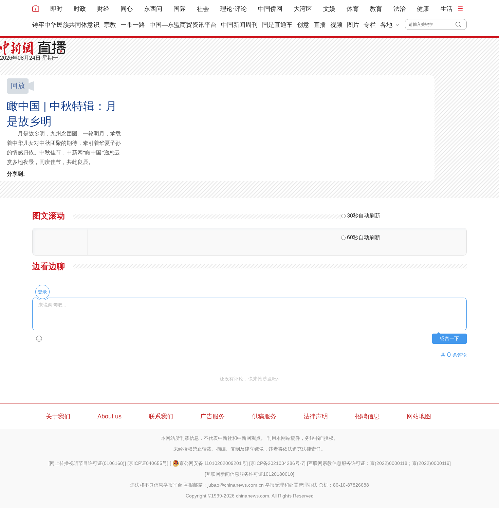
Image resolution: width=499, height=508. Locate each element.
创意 (303, 24)
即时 (56, 8)
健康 (423, 8)
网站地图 (419, 416)
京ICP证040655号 (148, 463)
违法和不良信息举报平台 (156, 485)
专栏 (370, 24)
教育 (376, 8)
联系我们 (161, 416)
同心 (127, 8)
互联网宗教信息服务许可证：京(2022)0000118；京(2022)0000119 (378, 463)
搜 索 (461, 24)
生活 (446, 8)
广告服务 (212, 416)
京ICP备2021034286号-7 (277, 463)
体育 (353, 8)
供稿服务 (264, 416)
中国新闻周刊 (239, 24)
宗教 (110, 24)
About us (109, 416)
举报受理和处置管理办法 (291, 485)
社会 (203, 8)
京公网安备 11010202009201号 (212, 463)
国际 (179, 8)
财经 (103, 8)
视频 (336, 24)
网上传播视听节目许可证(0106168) (87, 463)
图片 (353, 24)
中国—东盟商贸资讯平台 (183, 24)
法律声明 (315, 416)
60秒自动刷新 (363, 237)
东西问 (153, 8)
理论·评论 (233, 8)
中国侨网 (270, 8)
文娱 (329, 8)
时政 (80, 8)
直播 (320, 24)
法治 (399, 8)
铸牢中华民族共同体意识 (65, 24)
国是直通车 (277, 24)
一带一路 (133, 24)
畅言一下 (449, 338)
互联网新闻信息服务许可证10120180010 (249, 474)
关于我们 (58, 416)
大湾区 (303, 8)
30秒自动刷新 (363, 216)
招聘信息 (367, 416)
